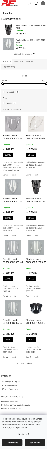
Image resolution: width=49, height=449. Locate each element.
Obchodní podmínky (9, 401)
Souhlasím (35, 442)
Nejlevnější (18, 61)
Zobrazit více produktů (23, 54)
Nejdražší (29, 61)
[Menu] (43, 3)
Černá (5, 175)
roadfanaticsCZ (11, 389)
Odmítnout (12, 442)
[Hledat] (29, 3)
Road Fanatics (11, 385)
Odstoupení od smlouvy (11, 408)
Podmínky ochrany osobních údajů (15, 405)
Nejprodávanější (9, 67)
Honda (10, 103)
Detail (8, 155)
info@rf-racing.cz (12, 381)
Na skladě (12, 92)
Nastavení (23, 434)
